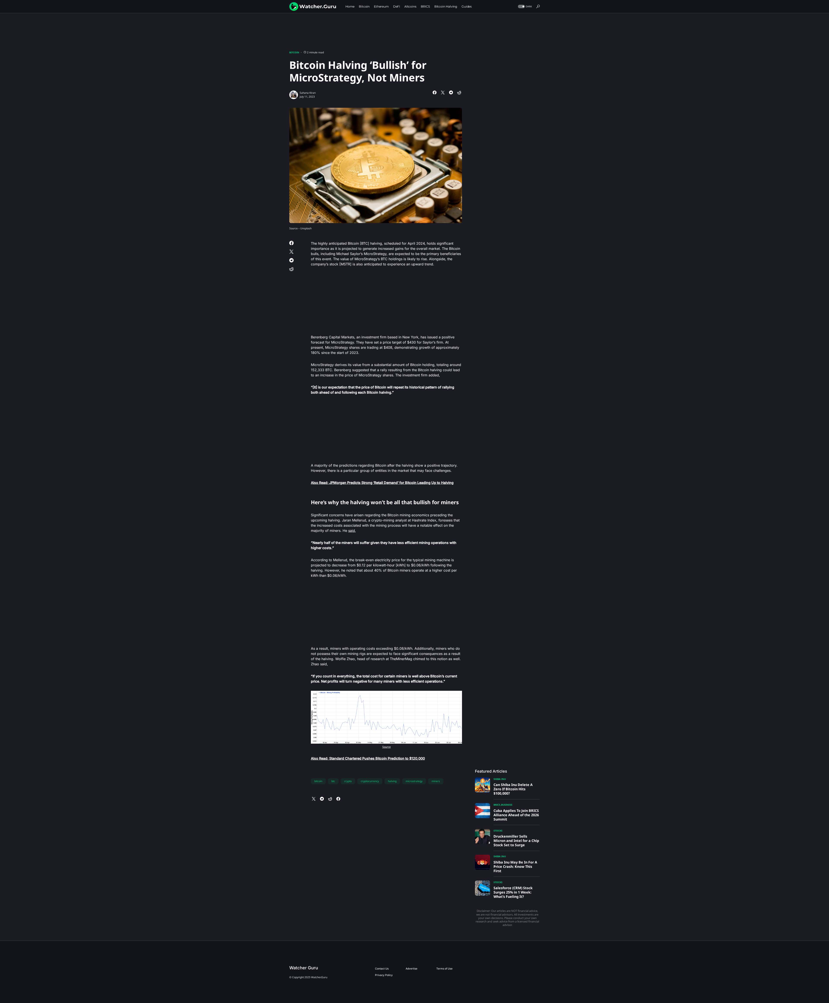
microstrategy (414, 781)
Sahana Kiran (308, 93)
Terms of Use (444, 968)
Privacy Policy (384, 975)
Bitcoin (294, 52)
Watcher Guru (303, 967)
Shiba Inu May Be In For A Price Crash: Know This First (515, 866)
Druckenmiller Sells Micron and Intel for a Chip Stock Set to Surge (516, 840)
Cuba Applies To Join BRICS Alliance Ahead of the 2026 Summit (516, 814)
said (351, 530)
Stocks (498, 830)
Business (506, 804)
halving (392, 781)
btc (333, 781)
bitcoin (318, 781)
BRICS (497, 804)
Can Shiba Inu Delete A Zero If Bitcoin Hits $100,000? (513, 789)
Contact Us (382, 968)
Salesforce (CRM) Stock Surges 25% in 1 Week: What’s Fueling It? (513, 892)
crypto (348, 781)
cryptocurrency (370, 781)
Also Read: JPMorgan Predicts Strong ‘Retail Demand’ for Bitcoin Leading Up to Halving (382, 482)
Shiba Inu (500, 779)
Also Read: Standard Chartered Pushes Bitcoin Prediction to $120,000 (368, 758)
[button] (524, 6)
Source (386, 747)
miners (436, 781)
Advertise (411, 968)
